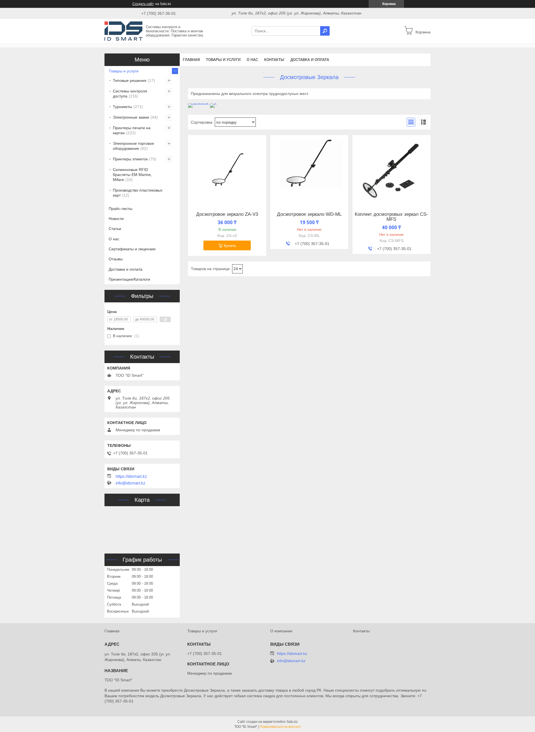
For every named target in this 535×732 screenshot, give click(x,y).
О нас (252, 60)
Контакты (274, 60)
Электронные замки (131, 117)
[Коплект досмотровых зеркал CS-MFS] (391, 170)
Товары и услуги (223, 60)
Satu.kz (292, 722)
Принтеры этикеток (130, 159)
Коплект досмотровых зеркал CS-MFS (391, 217)
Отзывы (116, 259)
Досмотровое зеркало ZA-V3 (227, 214)
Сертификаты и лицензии (132, 249)
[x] (213, 103)
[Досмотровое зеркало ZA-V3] (227, 170)
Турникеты (122, 106)
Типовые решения (129, 80)
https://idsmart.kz (131, 476)
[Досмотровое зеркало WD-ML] (309, 170)
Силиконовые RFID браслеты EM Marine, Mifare (132, 174)
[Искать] (325, 31)
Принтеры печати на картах (131, 130)
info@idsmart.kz (130, 483)
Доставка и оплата (309, 60)
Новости (116, 218)
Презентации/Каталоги (129, 279)
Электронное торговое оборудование (133, 146)
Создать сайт (143, 4)
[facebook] (198, 103)
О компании (281, 631)
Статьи (115, 228)
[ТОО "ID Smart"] (123, 30)
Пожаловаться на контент (280, 727)
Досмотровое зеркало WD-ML (309, 214)
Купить (230, 245)
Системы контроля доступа (130, 93)
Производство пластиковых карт (137, 192)
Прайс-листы (120, 208)
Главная (191, 60)
